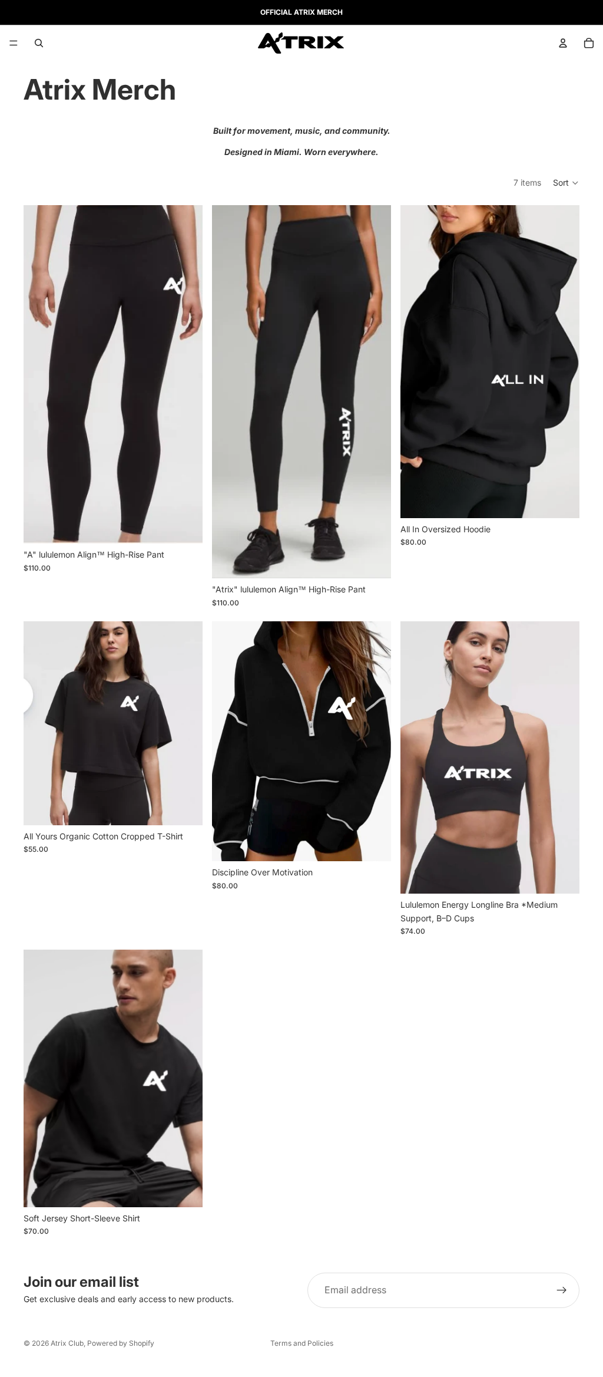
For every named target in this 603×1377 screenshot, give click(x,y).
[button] (566, 183)
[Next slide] (185, 374)
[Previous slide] (41, 374)
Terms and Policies (301, 1343)
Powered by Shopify (120, 1343)
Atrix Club (67, 1343)
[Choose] (184, 525)
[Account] (563, 43)
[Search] (39, 43)
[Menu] (13, 43)
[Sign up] (561, 1290)
